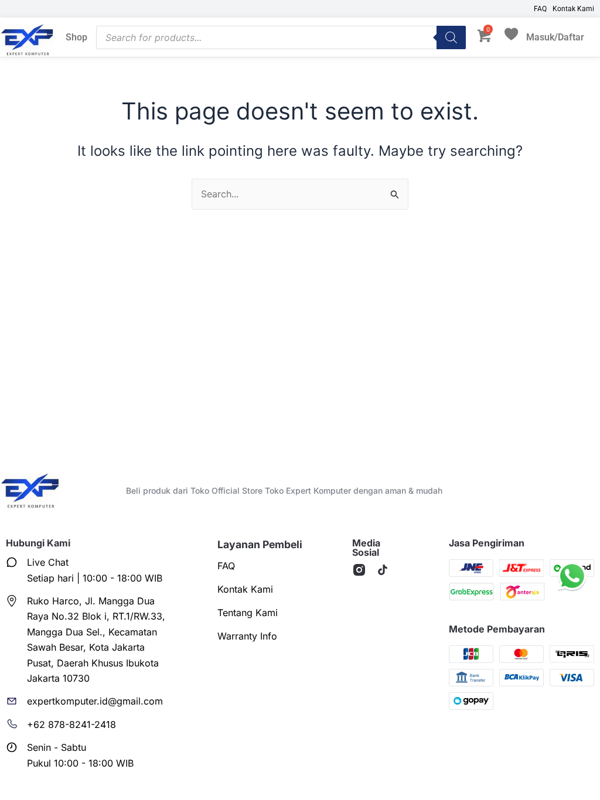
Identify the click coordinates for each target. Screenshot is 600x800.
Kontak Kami (573, 9)
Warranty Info (247, 636)
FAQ (540, 9)
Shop (76, 37)
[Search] (451, 37)
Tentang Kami (247, 612)
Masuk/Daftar (555, 37)
